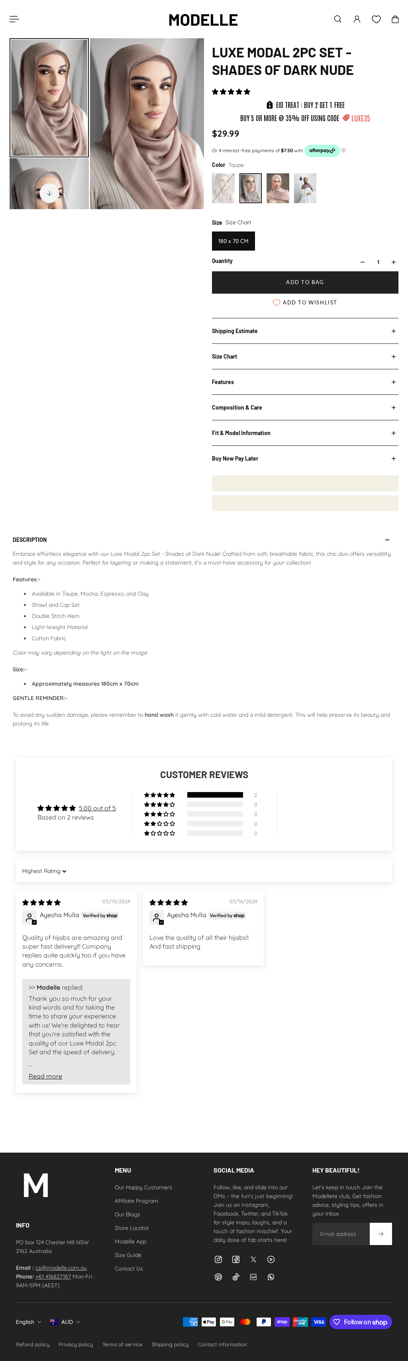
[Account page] (357, 19)
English (25, 1322)
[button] (231, 92)
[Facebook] (236, 1259)
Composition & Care (237, 407)
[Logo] (203, 19)
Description (30, 539)
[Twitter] (253, 1259)
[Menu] (13, 19)
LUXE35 (360, 118)
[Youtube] (271, 1259)
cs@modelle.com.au (61, 1267)
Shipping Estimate (235, 331)
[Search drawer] (337, 19)
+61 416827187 (53, 1276)
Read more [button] (45, 1076)
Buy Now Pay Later (235, 458)
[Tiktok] (236, 1277)
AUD (67, 1322)
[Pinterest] (218, 1277)
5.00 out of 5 (97, 808)
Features (223, 381)
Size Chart (224, 356)
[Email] (253, 1277)
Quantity (222, 260)
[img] (41, 902)
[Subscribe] (381, 1234)
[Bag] (395, 19)
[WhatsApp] (271, 1277)
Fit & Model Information (241, 432)
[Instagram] (218, 1259)
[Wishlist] (376, 19)
